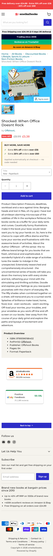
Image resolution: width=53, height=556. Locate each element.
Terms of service (26, 544)
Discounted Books (35, 54)
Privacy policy (37, 541)
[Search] (48, 22)
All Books (17, 54)
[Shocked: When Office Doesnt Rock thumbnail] (8, 109)
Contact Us (36, 538)
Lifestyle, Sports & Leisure (15, 56)
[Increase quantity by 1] (27, 186)
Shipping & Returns (18, 538)
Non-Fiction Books (12, 59)
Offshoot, (10, 130)
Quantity (5, 179)
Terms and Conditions (17, 541)
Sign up (42, 476)
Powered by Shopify (26, 551)
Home (4, 54)
